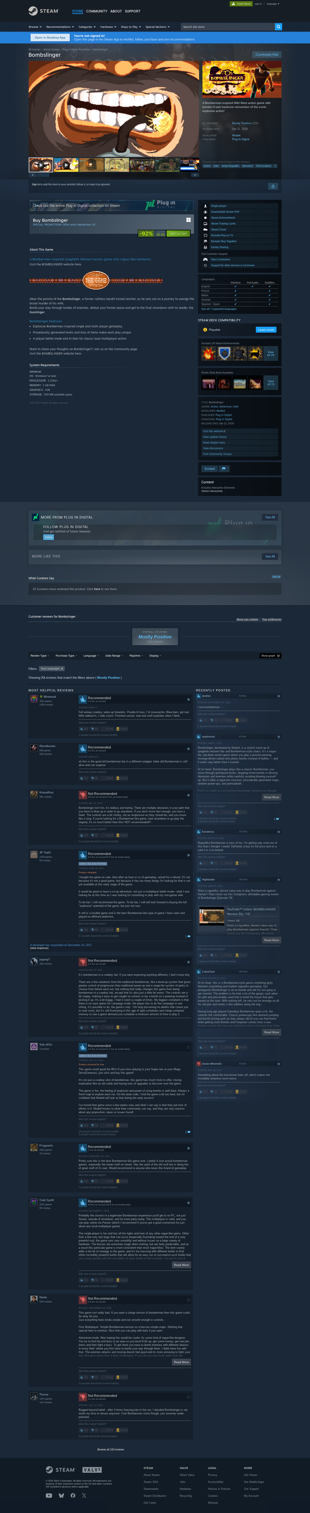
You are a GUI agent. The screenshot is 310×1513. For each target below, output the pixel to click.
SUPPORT (132, 11)
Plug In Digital (240, 139)
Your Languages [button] (50, 668)
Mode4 (236, 135)
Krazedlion (46, 792)
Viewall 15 (271, 382)
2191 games (45, 1204)
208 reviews (45, 963)
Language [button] (90, 655)
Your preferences (272, 619)
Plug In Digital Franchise (76, 49)
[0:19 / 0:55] (114, 109)
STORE (77, 11)
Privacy (212, 1475)
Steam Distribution (155, 1495)
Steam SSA (151, 1481)
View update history (215, 436)
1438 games (45, 857)
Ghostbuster (47, 746)
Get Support (251, 1488)
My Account (251, 1495)
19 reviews (45, 1153)
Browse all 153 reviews (110, 1449)
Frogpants (46, 1145)
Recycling (186, 1495)
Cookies (213, 1495)
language (272, 3)
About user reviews (247, 619)
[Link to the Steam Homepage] (43, 14)
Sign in (36, 184)
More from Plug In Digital (67, 517)
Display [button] (154, 655)
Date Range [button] (112, 655)
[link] (152, 233)
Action (207, 166)
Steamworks (151, 1488)
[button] (35, 27)
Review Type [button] (38, 655)
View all (276, 576)
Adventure (247, 166)
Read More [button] (181, 1265)
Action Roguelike (230, 166)
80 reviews (45, 1208)
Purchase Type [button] (65, 655)
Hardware (185, 1488)
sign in (258, 3)
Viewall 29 (270, 353)
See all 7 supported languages (219, 309)
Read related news (214, 442)
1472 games (45, 1398)
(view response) (39, 948)
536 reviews (45, 754)
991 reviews (45, 796)
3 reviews (44, 1049)
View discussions (213, 448)
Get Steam (250, 1475)
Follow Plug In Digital (66, 527)
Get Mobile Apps (254, 1481)
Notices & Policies (219, 1488)
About (116, 11)
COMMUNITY (96, 11)
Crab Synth (46, 1200)
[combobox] (228, 26)
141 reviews (45, 1402)
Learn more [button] (266, 329)
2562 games (45, 1150)
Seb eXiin (45, 1044)
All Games (34, 49)
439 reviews (45, 1301)
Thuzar (44, 1394)
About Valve (187, 1475)
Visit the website (213, 431)
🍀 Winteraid (47, 696)
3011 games (45, 701)
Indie (216, 166)
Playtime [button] (134, 655)
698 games (45, 750)
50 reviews (45, 860)
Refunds (213, 1502)
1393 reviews (46, 704)
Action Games (51, 49)
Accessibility (216, 1481)
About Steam (152, 1475)
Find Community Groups (217, 454)
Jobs (183, 1481)
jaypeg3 (44, 959)
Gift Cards (150, 1502)
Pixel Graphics (263, 166)
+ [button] (275, 166)
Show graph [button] (268, 655)
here (97, 589)
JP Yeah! (45, 852)
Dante (43, 1297)
